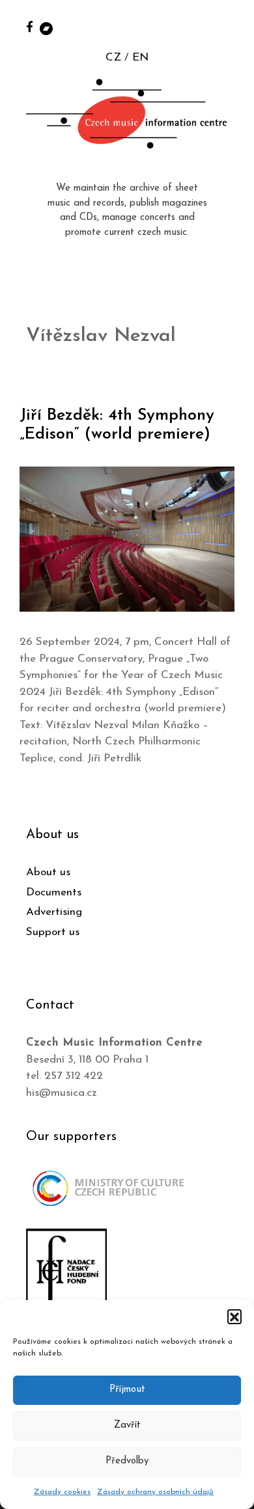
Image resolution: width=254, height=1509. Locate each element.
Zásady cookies (62, 1492)
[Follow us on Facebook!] (29, 26)
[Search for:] (230, 27)
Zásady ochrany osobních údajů (155, 1492)
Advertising (54, 912)
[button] (234, 1316)
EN (140, 57)
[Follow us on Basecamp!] (46, 27)
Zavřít (127, 1425)
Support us (52, 932)
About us (48, 872)
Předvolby (127, 1461)
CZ (113, 57)
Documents (53, 892)
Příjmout (127, 1389)
